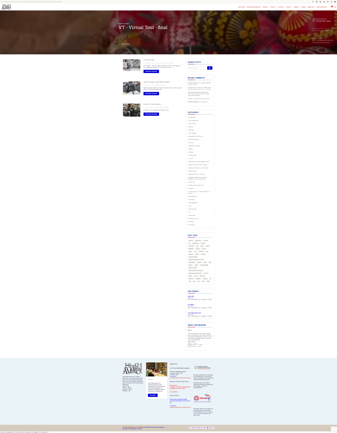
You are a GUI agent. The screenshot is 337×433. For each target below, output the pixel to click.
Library (150, 379)
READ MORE (126, 44)
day (197, 246)
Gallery (191, 149)
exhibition (191, 248)
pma (210, 262)
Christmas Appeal (194, 139)
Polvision (191, 188)
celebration (195, 243)
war (194, 281)
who (198, 281)
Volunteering (192, 209)
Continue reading (151, 71)
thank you (191, 278)
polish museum (193, 267)
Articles (191, 126)
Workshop (192, 224)
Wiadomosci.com (194, 218)
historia (198, 248)
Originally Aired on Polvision (197, 174)
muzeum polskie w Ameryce (196, 259)
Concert (191, 142)
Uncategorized (193, 202)
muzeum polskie (193, 256)
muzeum (203, 254)
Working (166, 107)
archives (206, 240)
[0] (330, 7)
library (190, 251)
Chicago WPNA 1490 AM (196, 136)
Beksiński (191, 130)
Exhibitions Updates (194, 145)
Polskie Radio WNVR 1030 (196, 185)
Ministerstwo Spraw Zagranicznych (199, 161)
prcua (195, 276)
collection (191, 246)
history (204, 248)
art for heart (192, 123)
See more (153, 395)
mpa (207, 251)
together (198, 278)
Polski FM (191, 182)
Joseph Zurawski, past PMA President (156, 82)
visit (190, 281)
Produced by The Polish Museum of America (199, 192)
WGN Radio (192, 215)
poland (190, 265)
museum (191, 254)
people (199, 262)
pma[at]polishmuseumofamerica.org (180, 378)
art (189, 243)
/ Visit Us (288, 7)
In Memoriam (192, 155)
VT (189, 212)
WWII (208, 281)
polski (190, 276)
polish (196, 265)
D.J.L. (135, 427)
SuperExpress (193, 196)
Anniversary (162, 63)
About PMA (241, 7)
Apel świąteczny (193, 120)
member (201, 251)
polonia (206, 273)
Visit (190, 205)
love (195, 251)
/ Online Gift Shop (321, 7)
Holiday (191, 152)
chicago (203, 243)
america (191, 240)
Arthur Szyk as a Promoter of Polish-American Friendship (199, 94)
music (197, 254)
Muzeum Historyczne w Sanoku (198, 164)
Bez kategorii (192, 133)
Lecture (191, 158)
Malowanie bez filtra (195, 87)
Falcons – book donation (152, 104)
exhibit (207, 246)
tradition (205, 278)
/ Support (296, 7)
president (202, 276)
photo (205, 262)
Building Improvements (254, 7)
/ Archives (280, 7)
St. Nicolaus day (148, 60)
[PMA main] (6, 7)
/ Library (272, 7)
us (210, 278)
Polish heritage (204, 265)
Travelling (191, 199)
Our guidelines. (174, 392)
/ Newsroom (310, 7)
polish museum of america (196, 270)
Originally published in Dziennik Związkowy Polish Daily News (197, 178)
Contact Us (206, 98)
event (202, 246)
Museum (265, 7)
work (203, 281)
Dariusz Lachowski (194, 98)
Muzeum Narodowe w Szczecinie (198, 168)
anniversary (198, 240)
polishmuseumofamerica (195, 273)
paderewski (192, 262)
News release (169, 63)
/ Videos (303, 7)
